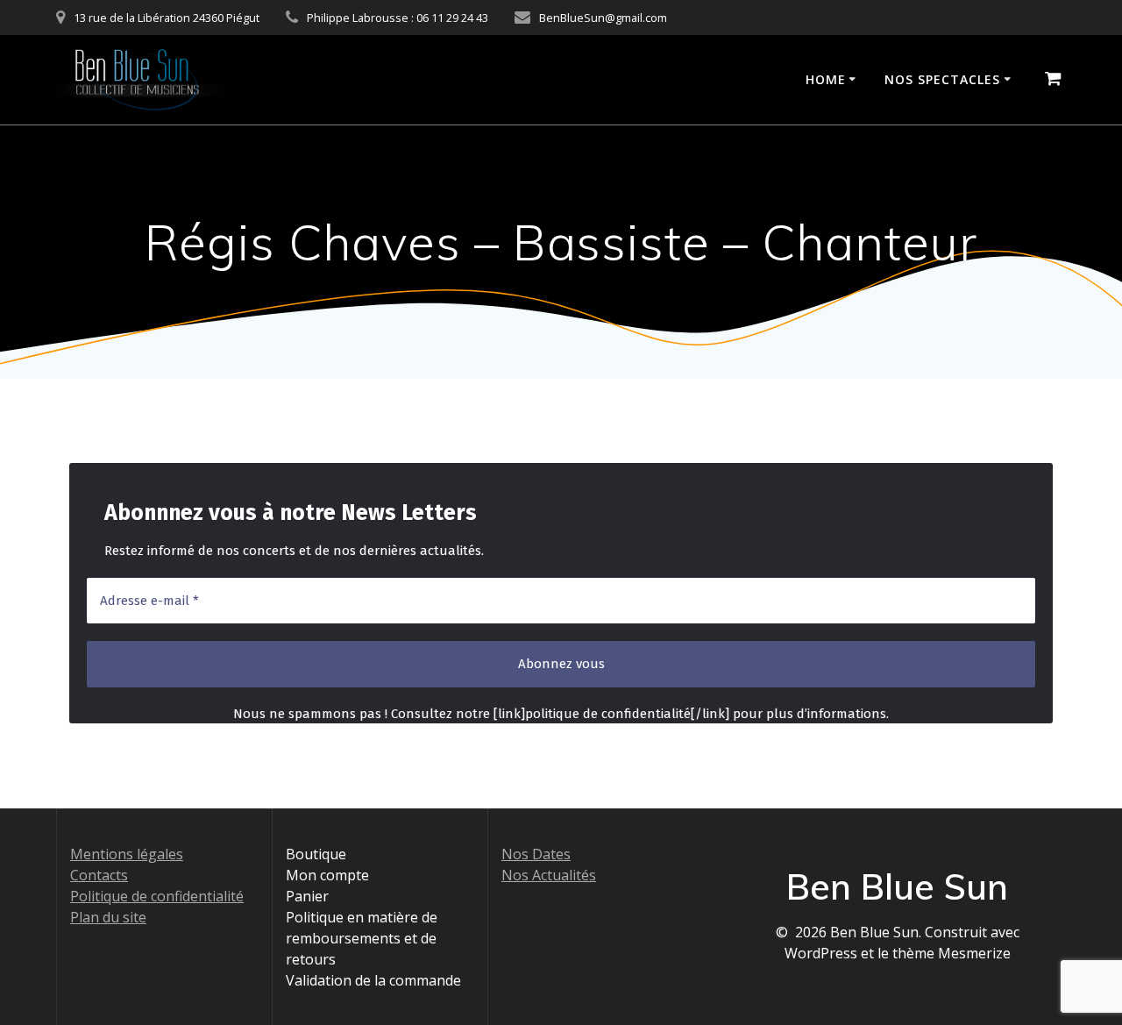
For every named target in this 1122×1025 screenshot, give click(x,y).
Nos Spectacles (942, 79)
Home (826, 79)
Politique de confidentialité (157, 896)
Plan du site (108, 917)
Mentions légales (126, 854)
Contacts (99, 875)
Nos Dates (536, 854)
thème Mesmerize (951, 953)
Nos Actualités (548, 875)
